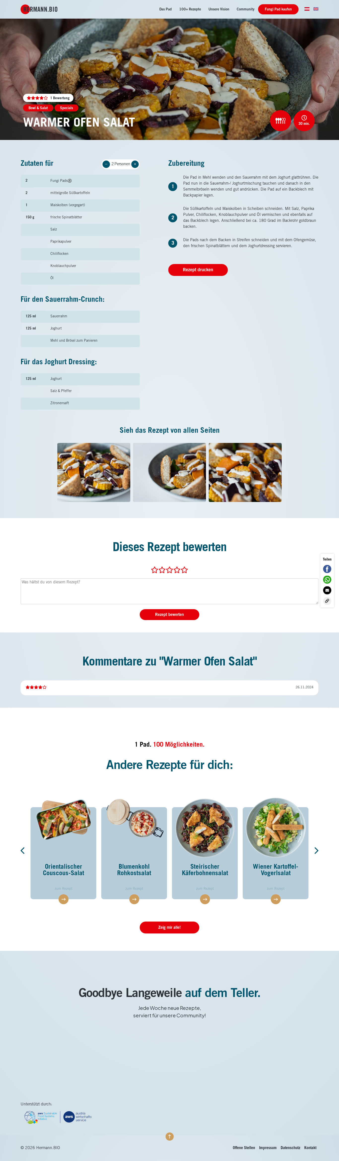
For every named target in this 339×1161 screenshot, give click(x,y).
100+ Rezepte (190, 9)
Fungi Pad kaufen (278, 9)
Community (245, 9)
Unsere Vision (218, 9)
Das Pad (165, 9)
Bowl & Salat (38, 108)
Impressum (268, 1148)
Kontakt (310, 1148)
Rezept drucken (198, 270)
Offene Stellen (244, 1148)
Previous (24, 850)
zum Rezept (85, 889)
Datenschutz (290, 1148)
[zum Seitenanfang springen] (170, 1136)
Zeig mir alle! (169, 928)
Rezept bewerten (169, 615)
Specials (66, 108)
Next (314, 850)
